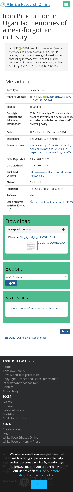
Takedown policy (14, 371)
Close (39, 484)
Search (7, 402)
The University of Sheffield (45, 145)
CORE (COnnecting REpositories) (27, 337)
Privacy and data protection (21, 375)
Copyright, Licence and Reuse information (30, 379)
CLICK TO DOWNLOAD (51, 242)
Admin (65, 331)
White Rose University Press (21, 441)
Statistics (9, 414)
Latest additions (13, 410)
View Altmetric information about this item (34, 308)
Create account (13, 429)
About (7, 367)
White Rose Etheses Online (20, 437)
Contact (8, 387)
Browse (8, 406)
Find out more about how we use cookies (39, 473)
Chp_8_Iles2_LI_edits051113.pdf (38, 237)
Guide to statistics (14, 418)
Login (6, 433)
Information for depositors (21, 383)
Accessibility (10, 391)
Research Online (28, 4)
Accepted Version (19, 229)
